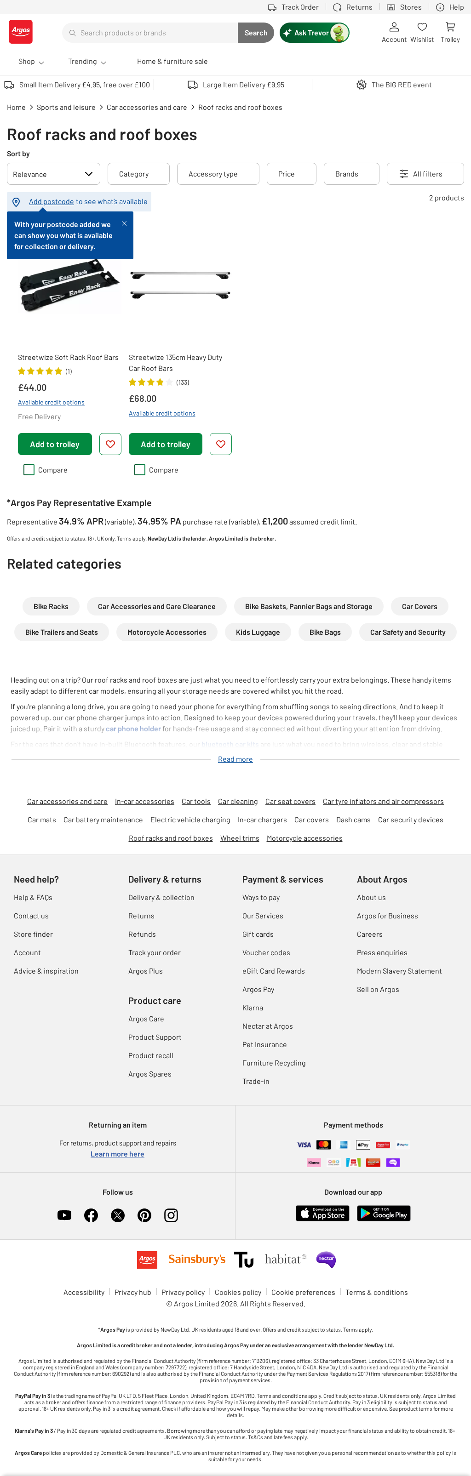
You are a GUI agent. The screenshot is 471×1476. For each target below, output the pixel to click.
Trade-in (256, 1081)
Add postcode (51, 201)
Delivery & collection (161, 897)
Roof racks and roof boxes (171, 837)
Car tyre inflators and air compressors (383, 801)
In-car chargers (262, 819)
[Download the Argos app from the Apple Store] (323, 1219)
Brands (346, 173)
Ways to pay (261, 897)
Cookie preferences (303, 1292)
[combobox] (150, 33)
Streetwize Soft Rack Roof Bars (68, 357)
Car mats (42, 819)
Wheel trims (239, 837)
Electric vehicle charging (190, 819)
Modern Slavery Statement (399, 970)
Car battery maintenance (103, 819)
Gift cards (258, 933)
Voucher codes (266, 952)
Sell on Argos (378, 989)
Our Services (262, 915)
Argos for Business (387, 915)
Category (134, 173)
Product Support (155, 1036)
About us (371, 897)
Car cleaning (238, 801)
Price (286, 173)
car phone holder (133, 728)
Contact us (31, 915)
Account (27, 952)
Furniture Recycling (274, 1062)
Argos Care (146, 1018)
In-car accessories (144, 801)
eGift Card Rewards (273, 970)
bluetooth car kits (230, 744)
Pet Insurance (264, 1044)
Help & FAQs (33, 897)
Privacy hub (133, 1292)
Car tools (196, 801)
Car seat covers (290, 801)
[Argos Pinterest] (144, 1215)
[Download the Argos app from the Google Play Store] (384, 1219)
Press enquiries (382, 952)
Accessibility (83, 1292)
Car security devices (410, 819)
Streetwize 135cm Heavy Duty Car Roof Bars (175, 362)
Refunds (142, 933)
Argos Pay (258, 989)
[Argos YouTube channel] (64, 1215)
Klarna (252, 1007)
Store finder (33, 933)
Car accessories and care (67, 801)
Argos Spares (150, 1073)
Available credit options (51, 402)
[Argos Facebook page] (91, 1215)
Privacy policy (183, 1292)
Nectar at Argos (267, 1025)
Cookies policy (238, 1292)
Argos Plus (145, 970)
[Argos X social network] (118, 1215)
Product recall (150, 1055)
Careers (370, 933)
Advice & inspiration (46, 970)
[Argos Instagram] (171, 1215)
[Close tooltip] (124, 222)
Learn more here (117, 1153)
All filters (427, 173)
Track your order (154, 952)
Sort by (18, 153)
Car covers (311, 819)
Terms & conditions (376, 1292)
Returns (141, 915)
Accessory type (213, 173)
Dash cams (353, 819)
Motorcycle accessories (305, 837)
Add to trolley (55, 444)
